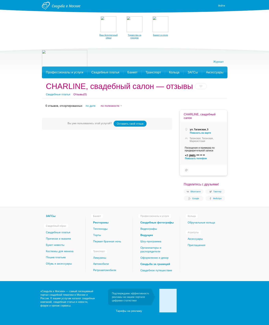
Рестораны (101, 222)
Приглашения (196, 245)
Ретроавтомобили (104, 270)
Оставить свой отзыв (130, 123)
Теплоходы (100, 228)
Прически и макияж (58, 238)
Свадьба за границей (155, 264)
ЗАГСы (51, 216)
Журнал (218, 61)
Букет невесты (55, 244)
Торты (97, 235)
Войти (221, 5)
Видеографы (148, 228)
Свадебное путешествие (156, 270)
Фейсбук (217, 198)
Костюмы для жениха (59, 251)
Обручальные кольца (201, 222)
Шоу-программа (150, 241)
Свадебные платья (58, 94)
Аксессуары (195, 238)
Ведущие (146, 235)
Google (195, 198)
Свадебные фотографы (157, 222)
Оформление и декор (154, 257)
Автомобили (101, 263)
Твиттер (217, 191)
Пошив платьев (56, 257)
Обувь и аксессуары (59, 263)
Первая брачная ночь (107, 241)
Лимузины (99, 257)
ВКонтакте (195, 191)
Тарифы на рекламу (129, 310)
